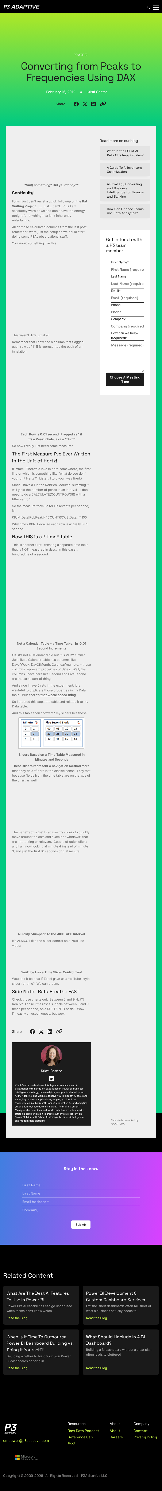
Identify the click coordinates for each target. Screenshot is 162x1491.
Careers (116, 1437)
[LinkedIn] (51, 1079)
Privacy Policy (145, 1437)
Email (115, 291)
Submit (81, 1225)
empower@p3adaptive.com (26, 1440)
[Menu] (156, 7)
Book (72, 1443)
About (115, 1431)
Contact (141, 1431)
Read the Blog (17, 1318)
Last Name (119, 276)
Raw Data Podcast (83, 1431)
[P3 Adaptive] (21, 7)
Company (119, 319)
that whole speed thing (58, 695)
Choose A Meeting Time (125, 379)
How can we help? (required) (124, 335)
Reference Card (81, 1437)
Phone (116, 305)
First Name (120, 262)
